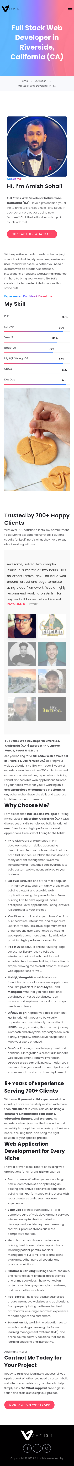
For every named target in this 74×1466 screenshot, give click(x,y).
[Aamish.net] (11, 8)
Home (24, 81)
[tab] (22, 626)
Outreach (40, 81)
